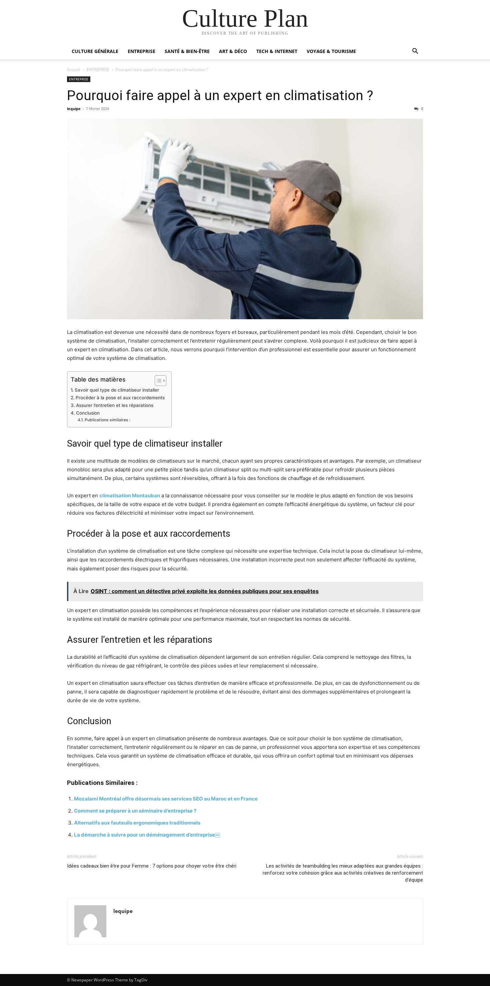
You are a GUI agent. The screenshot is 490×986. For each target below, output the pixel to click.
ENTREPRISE (141, 51)
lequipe (74, 108)
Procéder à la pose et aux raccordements (120, 397)
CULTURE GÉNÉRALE (95, 51)
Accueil (73, 69)
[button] (415, 52)
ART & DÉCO (233, 51)
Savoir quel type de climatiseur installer (117, 390)
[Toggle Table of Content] (157, 380)
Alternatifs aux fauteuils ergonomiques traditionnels (137, 823)
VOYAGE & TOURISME (331, 51)
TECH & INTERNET (276, 51)
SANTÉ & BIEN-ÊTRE (187, 51)
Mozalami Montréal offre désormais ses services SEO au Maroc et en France (166, 799)
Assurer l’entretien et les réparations (114, 405)
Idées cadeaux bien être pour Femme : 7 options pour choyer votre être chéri (151, 866)
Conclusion (88, 413)
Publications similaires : (107, 419)
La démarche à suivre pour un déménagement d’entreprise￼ (147, 835)
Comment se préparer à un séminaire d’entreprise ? (135, 811)
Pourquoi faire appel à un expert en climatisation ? (220, 95)
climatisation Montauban (129, 495)
